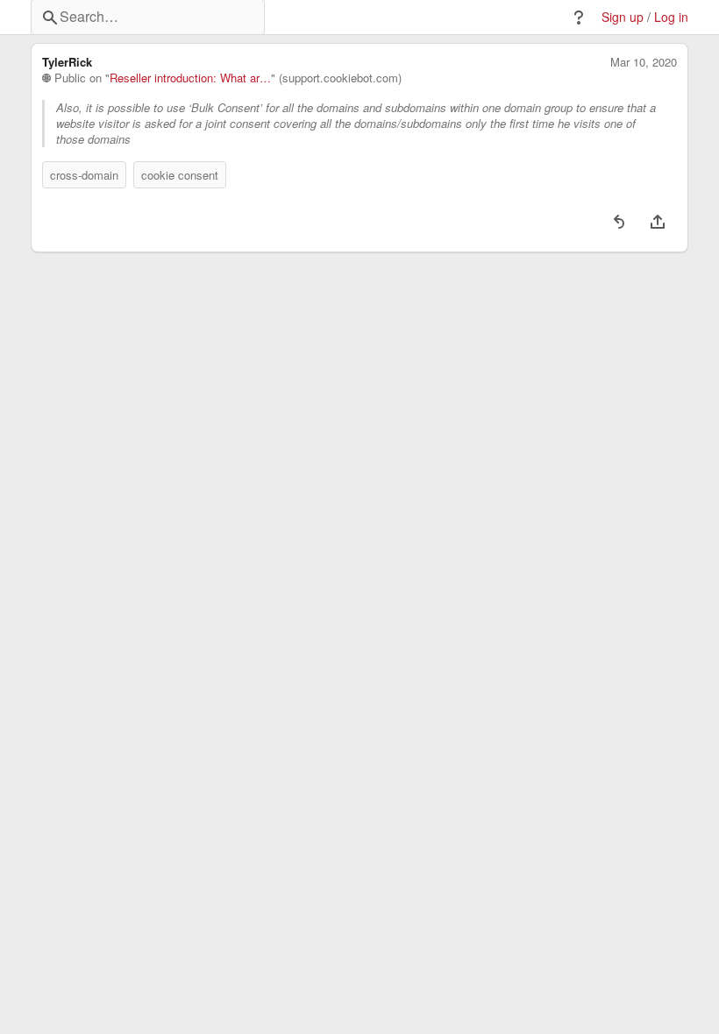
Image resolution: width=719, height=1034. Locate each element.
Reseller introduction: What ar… (190, 78)
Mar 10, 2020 (643, 62)
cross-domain (84, 175)
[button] (578, 17)
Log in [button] (671, 17)
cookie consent (179, 175)
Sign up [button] (623, 17)
